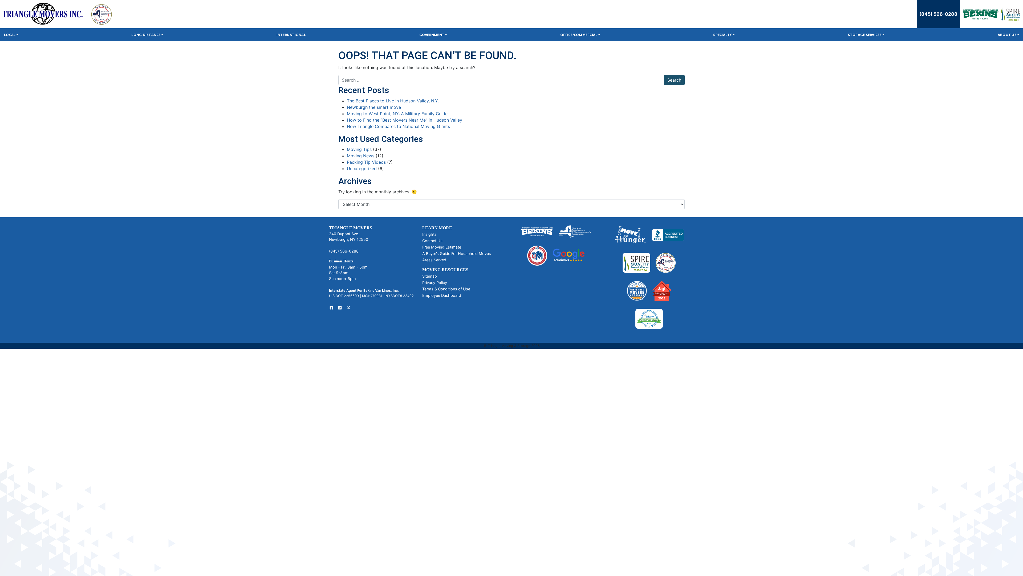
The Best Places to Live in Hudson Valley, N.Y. (393, 100)
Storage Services (865, 34)
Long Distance (145, 34)
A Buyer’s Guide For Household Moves (456, 253)
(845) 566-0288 (938, 14)
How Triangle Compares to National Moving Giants (398, 126)
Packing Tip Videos (366, 162)
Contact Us (432, 240)
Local (9, 34)
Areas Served (434, 260)
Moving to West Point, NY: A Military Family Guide (397, 113)
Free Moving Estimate (441, 247)
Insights (429, 234)
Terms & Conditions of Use (446, 289)
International (291, 34)
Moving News (360, 155)
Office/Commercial (578, 34)
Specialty (722, 34)
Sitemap (429, 276)
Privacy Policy (434, 282)
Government (432, 34)
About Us (1007, 34)
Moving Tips (359, 149)
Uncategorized (362, 168)
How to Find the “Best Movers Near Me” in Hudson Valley (404, 120)
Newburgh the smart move (374, 107)
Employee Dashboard (441, 295)
